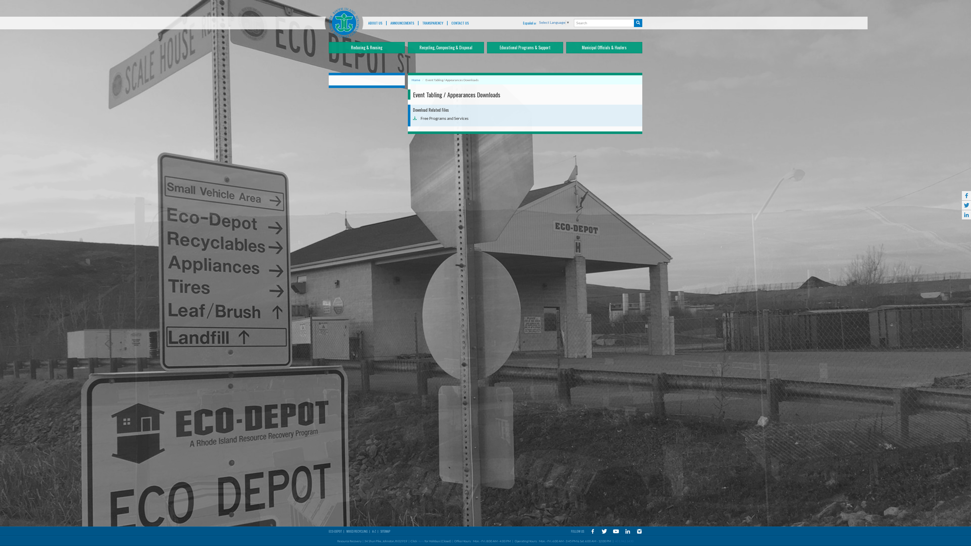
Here (420, 541)
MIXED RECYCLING (357, 531)
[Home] (344, 23)
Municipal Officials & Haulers (604, 47)
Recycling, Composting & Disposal (446, 47)
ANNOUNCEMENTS (402, 23)
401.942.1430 (624, 541)
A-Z (374, 531)
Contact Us (460, 23)
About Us (375, 23)
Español (528, 23)
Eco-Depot (335, 531)
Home (416, 80)
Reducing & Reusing (366, 47)
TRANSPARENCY (432, 23)
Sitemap (385, 531)
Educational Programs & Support (525, 47)
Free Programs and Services (445, 118)
